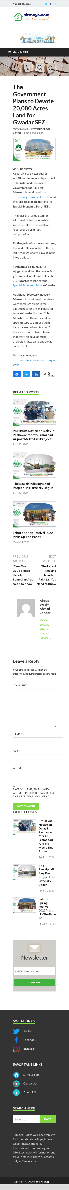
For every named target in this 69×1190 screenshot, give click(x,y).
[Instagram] (55, 4)
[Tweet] (26, 374)
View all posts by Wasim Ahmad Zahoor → (46, 628)
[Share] (17, 374)
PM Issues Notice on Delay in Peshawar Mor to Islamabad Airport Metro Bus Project (33, 435)
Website (18, 768)
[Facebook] (50, 4)
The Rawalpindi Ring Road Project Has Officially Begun (33, 486)
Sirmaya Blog (41, 1181)
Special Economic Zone (27, 285)
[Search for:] (34, 1119)
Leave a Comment (34, 132)
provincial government (27, 197)
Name (17, 734)
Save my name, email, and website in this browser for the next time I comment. (33, 793)
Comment (21, 685)
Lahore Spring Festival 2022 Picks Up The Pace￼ (33, 535)
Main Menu (20, 52)
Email (18, 751)
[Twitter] (46, 4)
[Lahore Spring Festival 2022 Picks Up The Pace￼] (34, 528)
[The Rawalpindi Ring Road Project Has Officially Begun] (34, 479)
